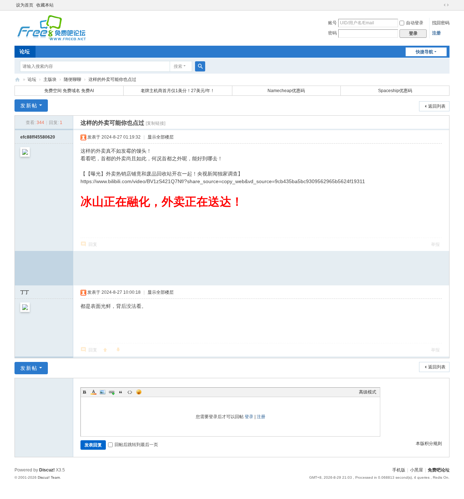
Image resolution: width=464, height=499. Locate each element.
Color (93, 392)
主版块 (50, 79)
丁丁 (24, 292)
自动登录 (414, 22)
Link (111, 392)
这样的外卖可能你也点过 (112, 79)
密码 (332, 33)
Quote (120, 392)
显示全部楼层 (161, 137)
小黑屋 (416, 470)
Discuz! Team (49, 477)
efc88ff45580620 (37, 137)
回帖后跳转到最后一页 (136, 444)
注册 (436, 33)
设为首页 (24, 5)
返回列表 (437, 106)
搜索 (178, 66)
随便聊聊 (72, 79)
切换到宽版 (446, 5)
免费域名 (71, 90)
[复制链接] (155, 123)
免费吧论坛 (17, 79)
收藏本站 (45, 5)
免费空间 (53, 90)
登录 (249, 416)
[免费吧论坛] (50, 38)
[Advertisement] (261, 267)
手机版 (398, 470)
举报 (435, 244)
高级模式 (367, 392)
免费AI (87, 90)
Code (129, 392)
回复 (92, 244)
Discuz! (47, 470)
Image (102, 392)
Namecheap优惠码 (286, 90)
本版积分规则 (429, 443)
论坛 (25, 51)
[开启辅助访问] (439, 5)
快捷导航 (424, 51)
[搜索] (200, 66)
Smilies (138, 392)
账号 (332, 22)
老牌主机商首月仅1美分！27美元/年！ (178, 90)
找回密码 (441, 22)
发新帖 (29, 105)
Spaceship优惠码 (395, 90)
